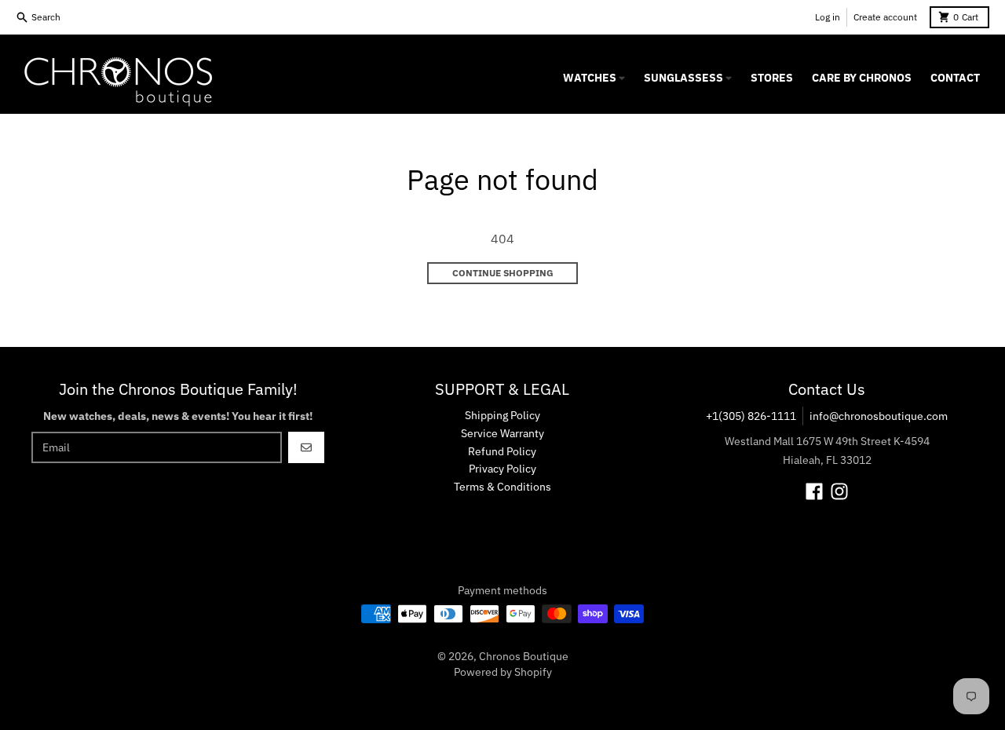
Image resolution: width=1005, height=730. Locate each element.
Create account (885, 17)
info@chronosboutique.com (878, 416)
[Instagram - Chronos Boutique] (839, 491)
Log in (827, 17)
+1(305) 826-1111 (751, 416)
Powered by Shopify (503, 672)
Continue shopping (503, 273)
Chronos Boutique (523, 656)
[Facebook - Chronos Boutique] (814, 491)
